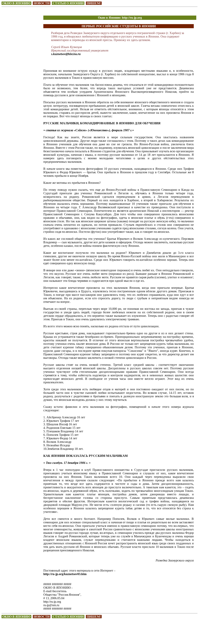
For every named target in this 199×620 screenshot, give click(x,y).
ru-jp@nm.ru (51, 605)
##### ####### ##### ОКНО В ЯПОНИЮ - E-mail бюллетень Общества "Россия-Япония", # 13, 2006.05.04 (62, 591)
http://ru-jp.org (52, 601)
